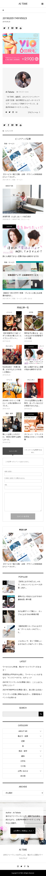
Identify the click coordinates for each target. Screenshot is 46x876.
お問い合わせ (23, 771)
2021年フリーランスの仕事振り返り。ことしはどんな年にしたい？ (23, 683)
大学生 (23, 761)
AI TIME (23, 3)
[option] (23, 550)
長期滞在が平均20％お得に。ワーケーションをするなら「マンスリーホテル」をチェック (22, 676)
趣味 (23, 756)
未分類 (23, 776)
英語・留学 (23, 751)
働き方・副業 (23, 736)
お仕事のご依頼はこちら (22, 830)
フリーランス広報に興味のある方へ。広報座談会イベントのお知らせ (22, 695)
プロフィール (33, 112)
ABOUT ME (23, 731)
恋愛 (23, 741)
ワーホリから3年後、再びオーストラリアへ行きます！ (22, 668)
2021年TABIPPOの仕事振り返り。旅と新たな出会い (23, 689)
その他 (23, 766)
